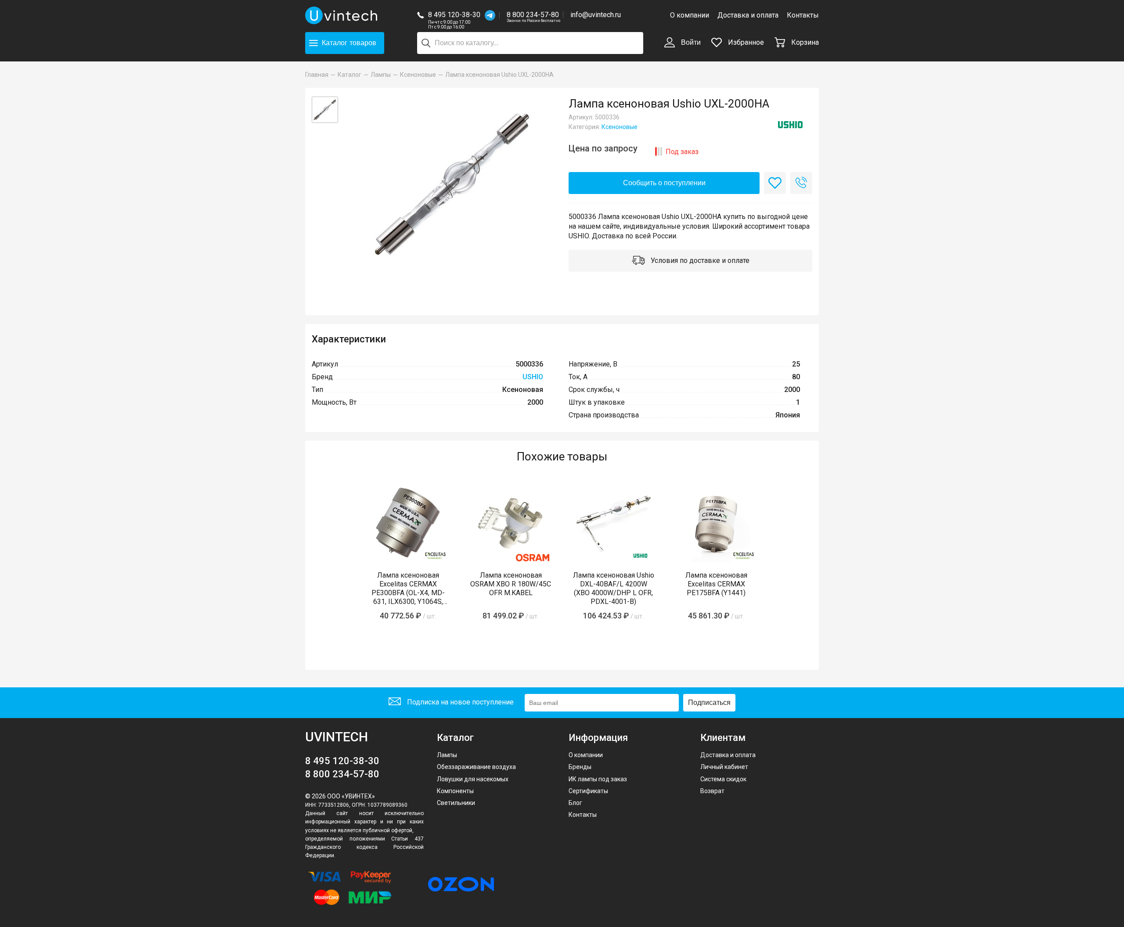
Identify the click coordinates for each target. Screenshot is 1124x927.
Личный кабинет (724, 766)
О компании (689, 15)
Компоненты (455, 790)
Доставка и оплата (747, 15)
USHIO (532, 377)
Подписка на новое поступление (459, 702)
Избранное (745, 42)
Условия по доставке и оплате (699, 260)
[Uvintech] (342, 15)
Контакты (803, 15)
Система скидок (723, 779)
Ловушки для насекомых (472, 779)
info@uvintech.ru (595, 15)
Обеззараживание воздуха (476, 766)
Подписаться (709, 702)
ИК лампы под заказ (598, 779)
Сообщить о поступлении (664, 183)
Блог (575, 802)
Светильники (456, 802)
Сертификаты (588, 790)
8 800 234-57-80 (533, 15)
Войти (690, 42)
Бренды (580, 766)
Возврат (712, 790)
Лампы (447, 754)
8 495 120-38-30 (454, 15)
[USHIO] (790, 124)
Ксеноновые (620, 126)
